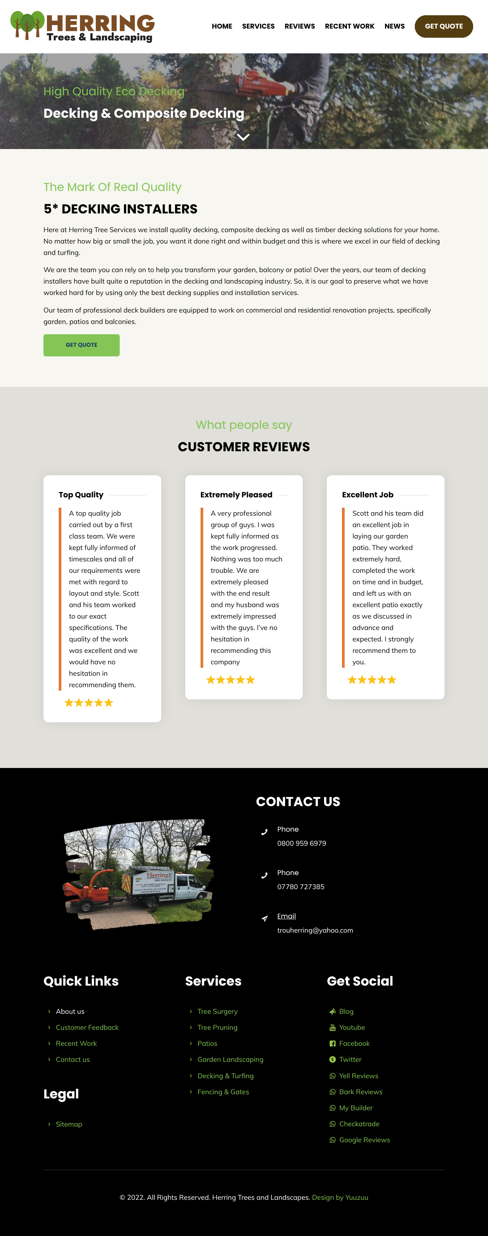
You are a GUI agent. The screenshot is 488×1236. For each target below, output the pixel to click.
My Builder (356, 1107)
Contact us (73, 1059)
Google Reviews (364, 1139)
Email (287, 916)
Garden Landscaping (230, 1059)
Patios (207, 1043)
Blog (346, 1011)
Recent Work (76, 1043)
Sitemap (69, 1124)
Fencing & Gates (223, 1091)
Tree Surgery (217, 1011)
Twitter (350, 1059)
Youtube (352, 1027)
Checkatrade (359, 1123)
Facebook (354, 1043)
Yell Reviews (359, 1075)
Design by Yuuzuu (340, 1197)
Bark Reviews (361, 1091)
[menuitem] (222, 26)
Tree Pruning (217, 1027)
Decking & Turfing (225, 1075)
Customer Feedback (87, 1027)
